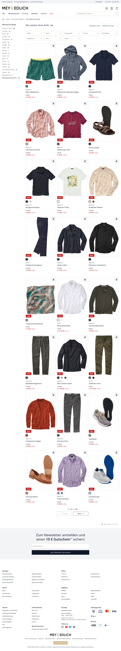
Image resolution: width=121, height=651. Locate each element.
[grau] (93, 378)
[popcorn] (30, 202)
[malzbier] (90, 144)
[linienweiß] (90, 493)
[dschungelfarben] (27, 320)
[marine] (90, 86)
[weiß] (58, 202)
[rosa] (62, 320)
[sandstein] (62, 378)
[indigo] (58, 259)
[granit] (58, 435)
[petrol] (27, 86)
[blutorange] (93, 202)
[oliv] (65, 378)
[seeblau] (58, 378)
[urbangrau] (90, 435)
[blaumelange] (58, 86)
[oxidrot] (58, 144)
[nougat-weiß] (62, 493)
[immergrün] (90, 320)
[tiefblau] (27, 259)
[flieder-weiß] (58, 493)
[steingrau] (27, 378)
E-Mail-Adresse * (38, 546)
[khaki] (90, 378)
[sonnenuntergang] (27, 144)
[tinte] (27, 202)
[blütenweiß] (58, 320)
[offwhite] (90, 202)
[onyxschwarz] (90, 259)
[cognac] (27, 493)
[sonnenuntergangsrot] (27, 435)
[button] (110, 26)
